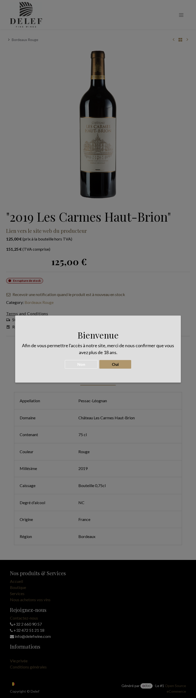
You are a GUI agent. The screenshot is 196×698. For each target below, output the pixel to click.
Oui (115, 364)
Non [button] (81, 364)
